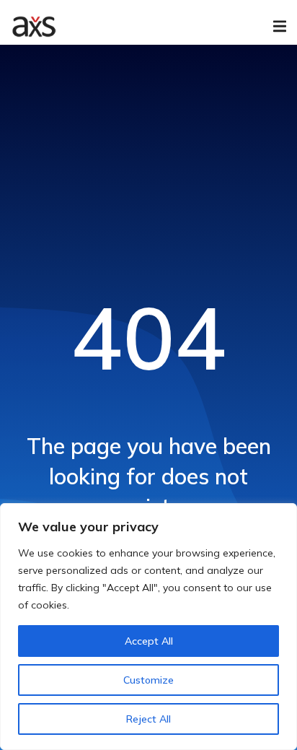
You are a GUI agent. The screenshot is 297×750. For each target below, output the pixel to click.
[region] (148, 626)
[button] (279, 26)
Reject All (148, 718)
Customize (148, 679)
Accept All (149, 641)
